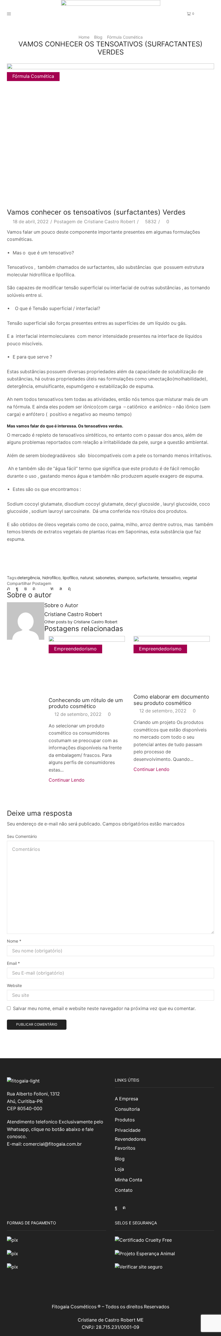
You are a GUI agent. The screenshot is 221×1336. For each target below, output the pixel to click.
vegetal (190, 577)
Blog (98, 37)
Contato (124, 1190)
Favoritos (125, 1148)
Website (14, 985)
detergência (28, 577)
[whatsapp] (60, 588)
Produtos (125, 1120)
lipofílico (70, 577)
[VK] (25, 588)
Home (84, 37)
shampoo (126, 577)
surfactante (148, 577)
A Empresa (126, 1099)
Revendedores (130, 1139)
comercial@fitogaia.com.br (52, 1144)
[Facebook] (17, 588)
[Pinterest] (34, 588)
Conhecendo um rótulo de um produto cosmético (86, 703)
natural (86, 577)
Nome (14, 941)
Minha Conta (128, 1180)
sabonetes (105, 577)
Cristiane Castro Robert (109, 221)
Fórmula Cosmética (125, 37)
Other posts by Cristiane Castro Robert (80, 621)
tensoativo (170, 577)
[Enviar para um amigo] (42, 588)
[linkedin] (51, 588)
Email (13, 963)
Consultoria (127, 1109)
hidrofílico (51, 577)
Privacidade (127, 1130)
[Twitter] (10, 588)
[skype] (68, 588)
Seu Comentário (22, 836)
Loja (119, 1169)
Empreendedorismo (75, 649)
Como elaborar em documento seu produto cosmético (171, 699)
